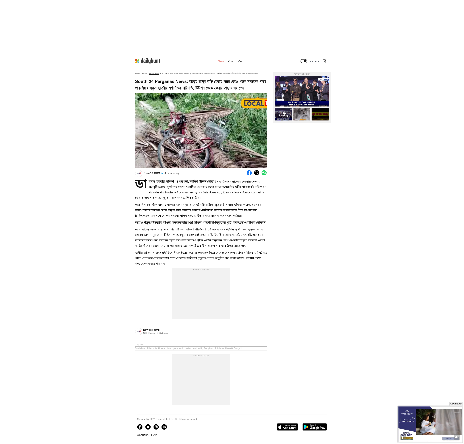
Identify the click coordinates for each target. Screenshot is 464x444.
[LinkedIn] (164, 427)
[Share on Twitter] (256, 172)
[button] (304, 61)
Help (154, 435)
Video (231, 61)
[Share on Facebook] (249, 172)
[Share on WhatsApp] (264, 172)
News (221, 61)
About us (142, 435)
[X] (148, 427)
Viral (240, 61)
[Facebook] (139, 427)
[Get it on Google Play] (315, 427)
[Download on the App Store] (287, 427)
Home (137, 74)
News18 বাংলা (154, 73)
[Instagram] (156, 427)
